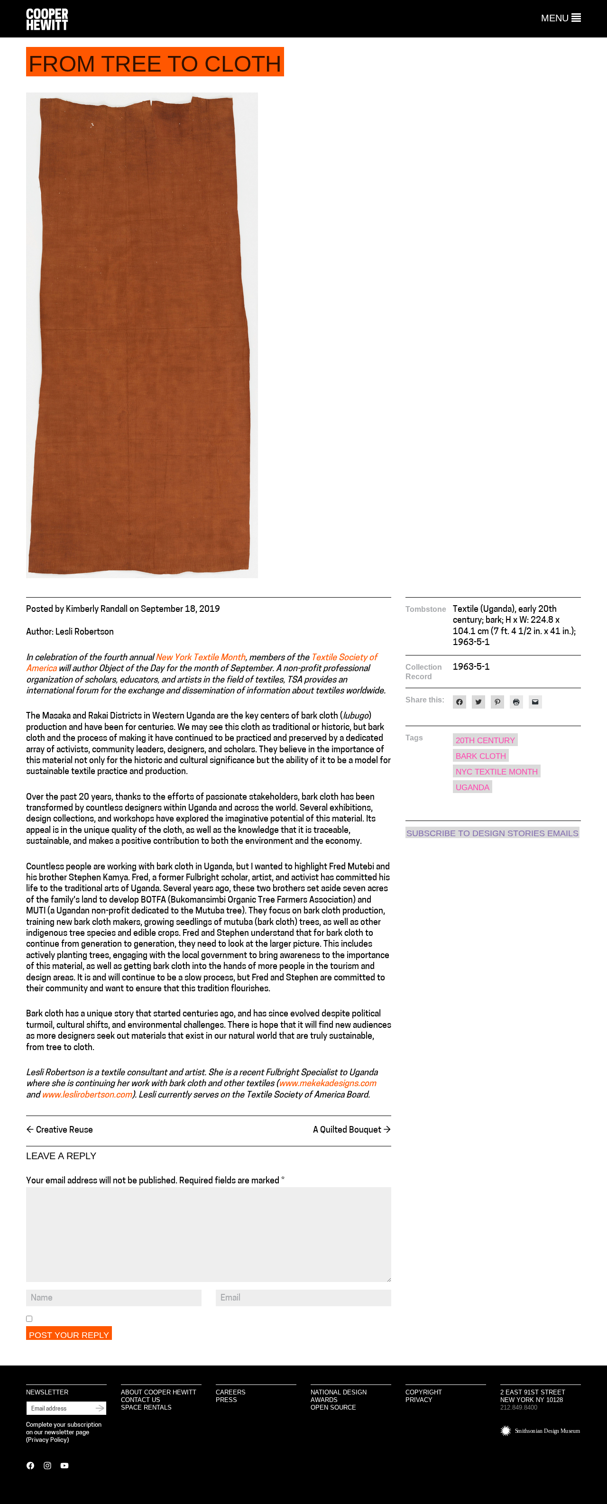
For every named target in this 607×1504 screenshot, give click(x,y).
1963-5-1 (471, 668)
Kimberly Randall (97, 610)
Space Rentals (146, 1407)
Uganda (472, 787)
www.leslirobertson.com (87, 1095)
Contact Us (140, 1399)
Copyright (423, 1392)
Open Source (333, 1407)
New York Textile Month (200, 658)
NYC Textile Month (497, 771)
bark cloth (481, 756)
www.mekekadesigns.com (327, 1084)
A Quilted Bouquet (352, 1130)
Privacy (418, 1399)
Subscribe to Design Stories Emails (492, 833)
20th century (485, 740)
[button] (561, 18)
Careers (231, 1392)
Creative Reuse (59, 1130)
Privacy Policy (47, 1440)
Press (226, 1399)
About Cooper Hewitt (158, 1392)
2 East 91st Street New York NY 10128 (532, 1396)
